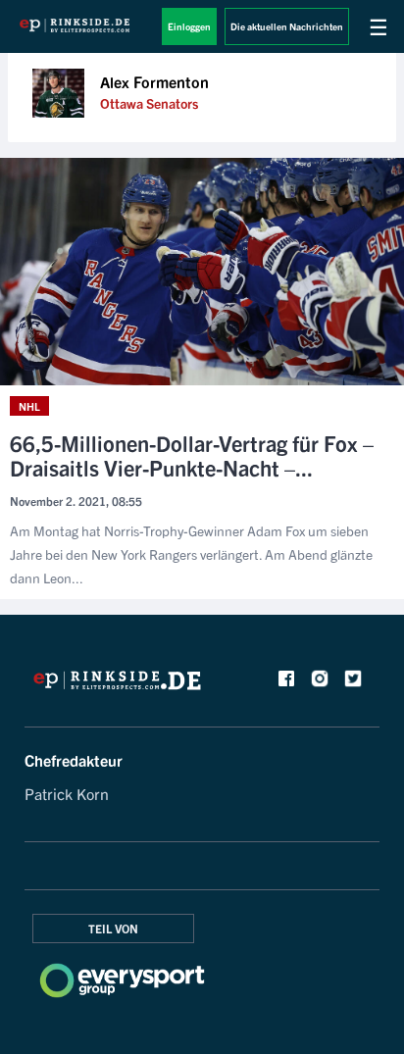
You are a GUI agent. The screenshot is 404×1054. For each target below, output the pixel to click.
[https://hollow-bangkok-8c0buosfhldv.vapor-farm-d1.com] (117, 685)
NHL (29, 406)
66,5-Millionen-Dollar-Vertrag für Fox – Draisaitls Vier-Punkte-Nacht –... (192, 455)
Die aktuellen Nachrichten (286, 26)
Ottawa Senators (149, 103)
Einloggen (189, 26)
